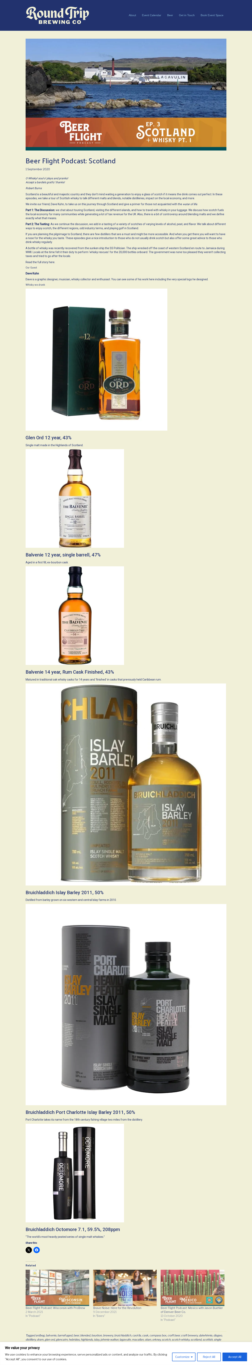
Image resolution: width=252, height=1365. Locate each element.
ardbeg (40, 1335)
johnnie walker (109, 1339)
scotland (196, 1339)
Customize (182, 1356)
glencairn (62, 1339)
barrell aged (64, 1335)
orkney (156, 1339)
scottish (208, 1339)
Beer (170, 15)
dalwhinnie (205, 1335)
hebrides (74, 1339)
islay (96, 1339)
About (132, 15)
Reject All (209, 1356)
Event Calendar (151, 15)
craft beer (174, 1335)
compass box (157, 1335)
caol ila (136, 1335)
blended (85, 1335)
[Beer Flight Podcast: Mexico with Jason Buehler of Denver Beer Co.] (192, 1288)
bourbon (96, 1335)
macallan (138, 1339)
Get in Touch (187, 15)
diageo (217, 1335)
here (52, 262)
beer (76, 1335)
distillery (31, 1339)
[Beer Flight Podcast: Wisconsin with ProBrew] (57, 1288)
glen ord (50, 1339)
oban (148, 1339)
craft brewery (189, 1335)
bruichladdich (122, 1335)
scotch (166, 1339)
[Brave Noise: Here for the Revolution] (125, 1288)
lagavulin (125, 1339)
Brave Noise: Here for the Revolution (117, 1308)
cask (145, 1335)
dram (40, 1339)
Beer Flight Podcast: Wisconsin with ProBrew (55, 1308)
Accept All (234, 1356)
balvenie (51, 1335)
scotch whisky (180, 1339)
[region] (126, 1353)
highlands (87, 1339)
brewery (108, 1335)
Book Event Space (212, 15)
